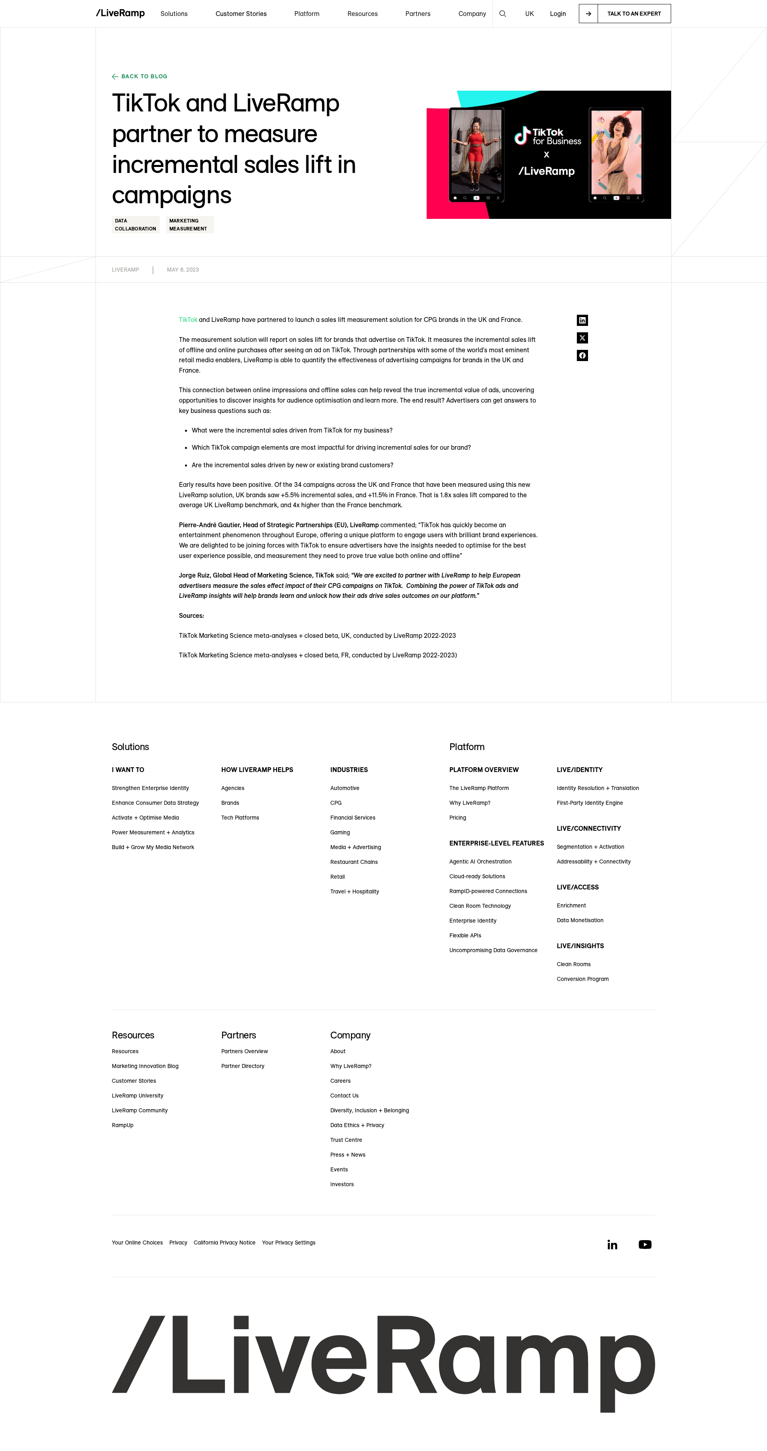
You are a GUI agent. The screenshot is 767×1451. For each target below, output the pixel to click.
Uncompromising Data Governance (493, 950)
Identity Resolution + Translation (598, 788)
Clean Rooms (574, 964)
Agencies (232, 788)
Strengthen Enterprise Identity (150, 788)
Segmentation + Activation (590, 846)
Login (558, 14)
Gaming (340, 832)
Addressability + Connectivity (594, 861)
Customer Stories (241, 14)
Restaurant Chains (354, 861)
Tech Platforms (240, 817)
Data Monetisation (580, 920)
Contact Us (344, 1095)
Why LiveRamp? (470, 802)
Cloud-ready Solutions (477, 876)
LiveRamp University (137, 1095)
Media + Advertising (355, 847)
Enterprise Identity (473, 920)
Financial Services (353, 817)
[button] (174, 13)
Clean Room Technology (480, 905)
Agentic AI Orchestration (480, 861)
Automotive (345, 788)
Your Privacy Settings (289, 1242)
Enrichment (571, 905)
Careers (340, 1080)
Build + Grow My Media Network (153, 847)
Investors (342, 1184)
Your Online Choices (137, 1242)
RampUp (122, 1125)
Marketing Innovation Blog (145, 1066)
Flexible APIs (465, 935)
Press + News (348, 1154)
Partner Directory (242, 1066)
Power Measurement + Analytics (153, 832)
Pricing (457, 817)
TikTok (188, 320)
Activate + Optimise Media (145, 817)
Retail (337, 876)
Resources (125, 1051)
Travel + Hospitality (354, 891)
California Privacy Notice (225, 1242)
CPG (336, 802)
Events (339, 1169)
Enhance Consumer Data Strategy (155, 802)
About (338, 1051)
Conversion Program (583, 979)
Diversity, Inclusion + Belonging (369, 1110)
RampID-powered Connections (488, 891)
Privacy (178, 1242)
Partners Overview (244, 1051)
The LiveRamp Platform (479, 788)
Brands (230, 802)
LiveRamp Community (140, 1110)
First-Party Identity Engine (590, 802)
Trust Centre (346, 1139)
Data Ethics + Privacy (357, 1125)
